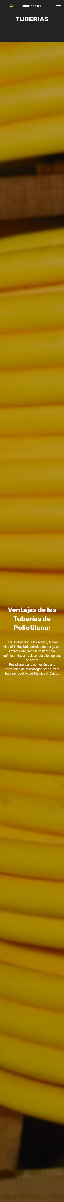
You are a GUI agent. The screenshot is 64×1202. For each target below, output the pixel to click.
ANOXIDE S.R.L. (32, 6)
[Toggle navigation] (58, 5)
